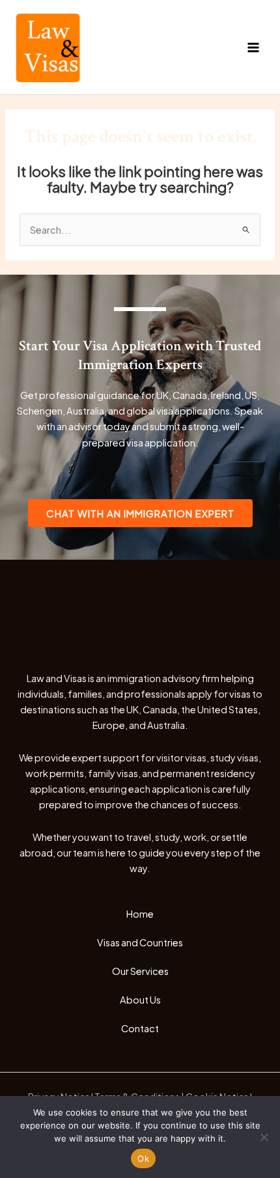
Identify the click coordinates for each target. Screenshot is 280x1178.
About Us (140, 1000)
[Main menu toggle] (253, 47)
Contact (140, 1028)
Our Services (140, 971)
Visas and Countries (140, 942)
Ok (143, 1158)
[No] (263, 1137)
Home (140, 914)
